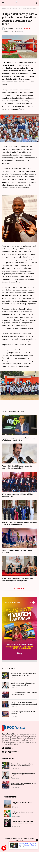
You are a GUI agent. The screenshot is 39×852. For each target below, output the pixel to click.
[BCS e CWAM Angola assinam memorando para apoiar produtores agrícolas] (19, 566)
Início (3, 8)
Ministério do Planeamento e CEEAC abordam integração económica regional (19, 523)
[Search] (36, 3)
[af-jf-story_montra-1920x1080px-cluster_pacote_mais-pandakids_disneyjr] (19, 659)
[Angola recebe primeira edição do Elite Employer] (19, 538)
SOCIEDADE (27, 28)
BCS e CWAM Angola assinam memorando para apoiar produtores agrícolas (18, 580)
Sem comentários (8, 31)
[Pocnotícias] (19, 3)
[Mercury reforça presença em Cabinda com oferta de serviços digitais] (19, 425)
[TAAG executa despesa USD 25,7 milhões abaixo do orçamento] (19, 482)
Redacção (10, 28)
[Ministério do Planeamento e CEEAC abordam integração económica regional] (19, 510)
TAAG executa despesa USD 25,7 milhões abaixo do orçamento (17, 495)
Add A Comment (19, 588)
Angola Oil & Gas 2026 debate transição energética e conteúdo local (17, 467)
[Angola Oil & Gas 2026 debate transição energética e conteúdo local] (19, 453)
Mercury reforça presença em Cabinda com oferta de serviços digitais (18, 439)
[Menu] (3, 3)
